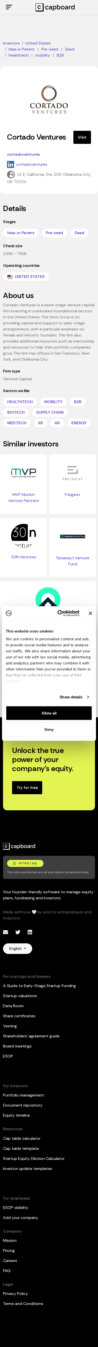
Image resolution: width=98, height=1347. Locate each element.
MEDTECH (16, 423)
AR (57, 423)
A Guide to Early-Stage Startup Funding (39, 985)
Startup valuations (20, 995)
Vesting (10, 1026)
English (16, 948)
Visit (82, 137)
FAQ (7, 1270)
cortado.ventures (23, 154)
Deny (49, 729)
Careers (10, 1260)
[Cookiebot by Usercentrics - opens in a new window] (59, 613)
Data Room (13, 1005)
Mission (10, 1240)
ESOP (8, 1056)
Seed (79, 232)
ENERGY (79, 423)
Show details (71, 697)
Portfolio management (23, 1095)
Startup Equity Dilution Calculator (34, 1158)
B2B (77, 401)
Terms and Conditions (23, 1303)
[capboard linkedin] (30, 932)
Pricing (9, 1250)
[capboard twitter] (18, 932)
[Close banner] (90, 613)
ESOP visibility (15, 1207)
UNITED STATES (29, 276)
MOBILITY (53, 401)
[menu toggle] (9, 7)
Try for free (27, 787)
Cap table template (21, 1148)
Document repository (22, 1105)
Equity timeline (16, 1115)
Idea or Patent (20, 232)
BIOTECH (16, 412)
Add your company (20, 1217)
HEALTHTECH (20, 401)
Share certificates (19, 1016)
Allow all (49, 713)
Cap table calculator (21, 1138)
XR (40, 423)
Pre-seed (54, 232)
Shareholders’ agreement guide (31, 1036)
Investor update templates (27, 1168)
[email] (6, 932)
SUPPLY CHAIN (50, 412)
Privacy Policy (15, 1293)
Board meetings (17, 1046)
